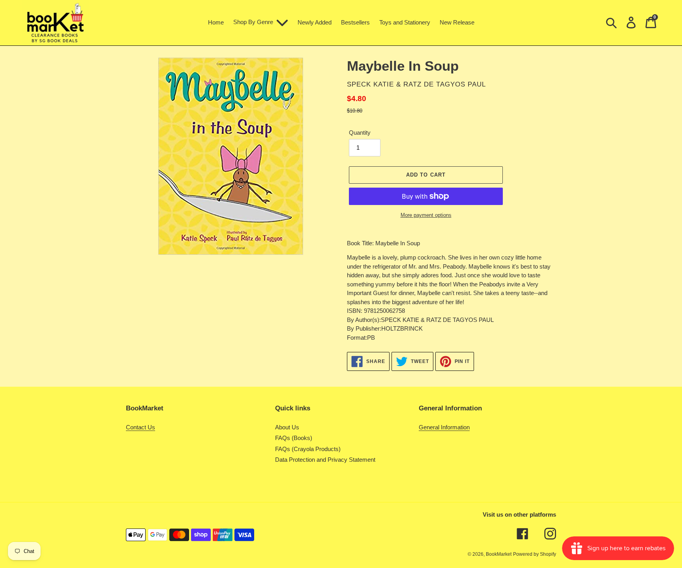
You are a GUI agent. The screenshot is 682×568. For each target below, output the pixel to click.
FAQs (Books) (293, 437)
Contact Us (140, 427)
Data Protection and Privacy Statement (325, 459)
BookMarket (499, 554)
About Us (287, 427)
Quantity (360, 132)
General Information (444, 427)
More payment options (426, 215)
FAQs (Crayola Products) (308, 449)
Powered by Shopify (534, 554)
